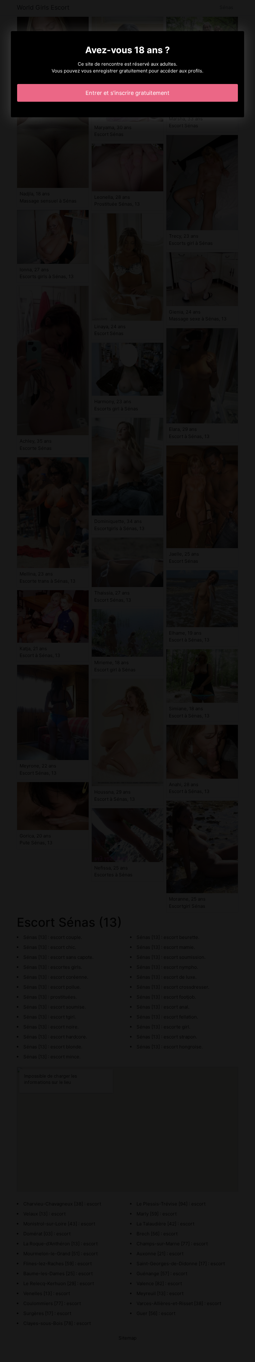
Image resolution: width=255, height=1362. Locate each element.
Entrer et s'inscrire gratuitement (127, 93)
